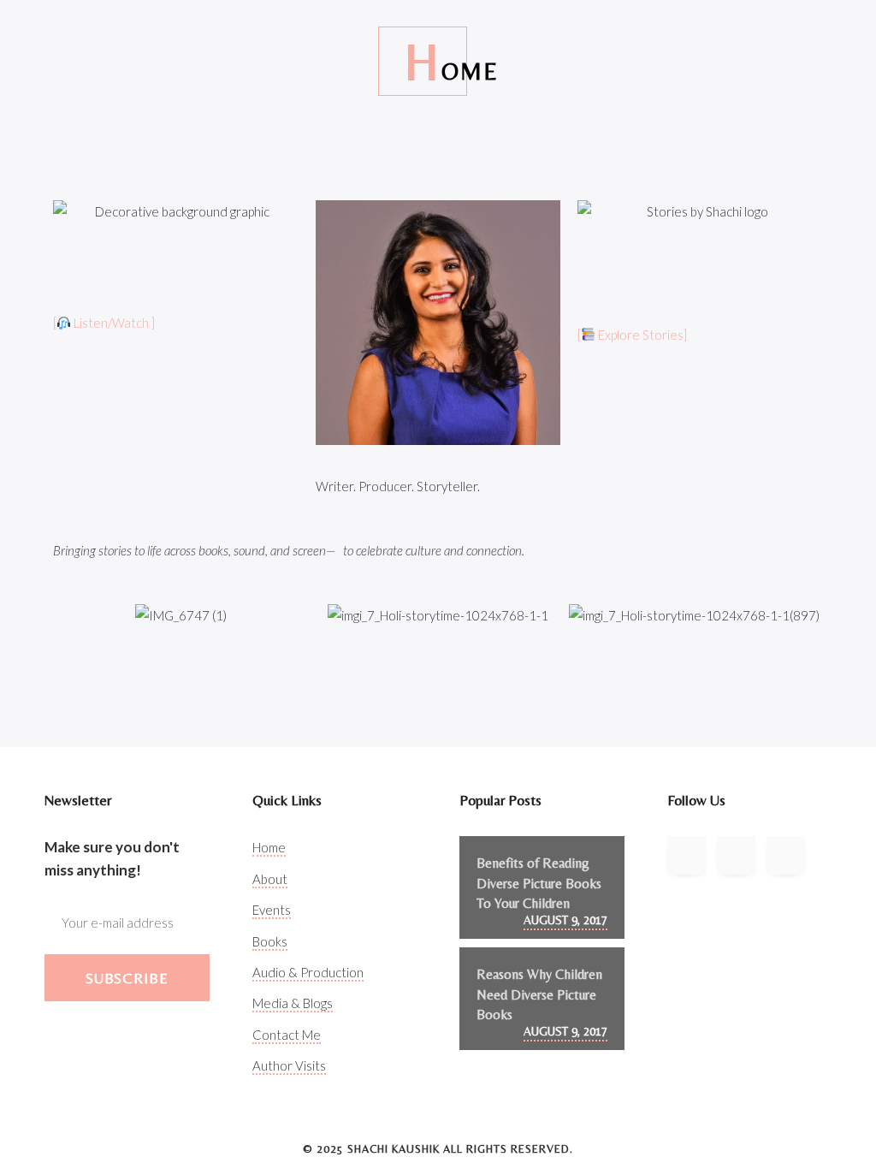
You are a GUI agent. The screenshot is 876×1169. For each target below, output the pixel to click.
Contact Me (286, 1034)
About (269, 879)
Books (269, 941)
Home (269, 847)
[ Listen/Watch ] (104, 322)
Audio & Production (308, 972)
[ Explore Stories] (632, 334)
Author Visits (289, 1065)
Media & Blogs (292, 1003)
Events (271, 909)
